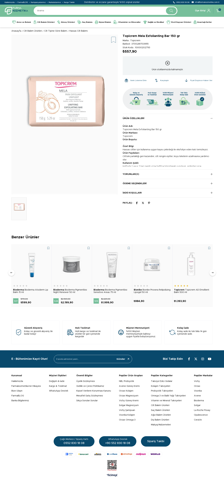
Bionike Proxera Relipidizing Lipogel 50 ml (152, 291)
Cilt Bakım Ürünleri (160, 405)
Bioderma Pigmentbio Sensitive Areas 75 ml (110, 291)
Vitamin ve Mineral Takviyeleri (166, 401)
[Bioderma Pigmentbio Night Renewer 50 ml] (71, 264)
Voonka (198, 391)
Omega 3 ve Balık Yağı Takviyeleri (168, 396)
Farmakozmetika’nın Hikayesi (26, 386)
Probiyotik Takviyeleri (162, 391)
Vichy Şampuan (127, 410)
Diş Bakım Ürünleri (160, 420)
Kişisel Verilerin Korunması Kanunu (93, 391)
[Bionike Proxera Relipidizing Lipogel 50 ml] (152, 264)
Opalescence (201, 415)
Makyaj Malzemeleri (161, 425)
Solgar (197, 405)
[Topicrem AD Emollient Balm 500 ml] (192, 264)
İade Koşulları (132, 193)
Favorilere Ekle (48, 248)
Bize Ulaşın (16, 391)
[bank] (112, 454)
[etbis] (112, 465)
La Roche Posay (202, 410)
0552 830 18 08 (182, 2)
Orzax (197, 386)
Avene (197, 396)
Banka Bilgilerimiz (20, 401)
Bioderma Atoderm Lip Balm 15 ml (30, 291)
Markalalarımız (55, 2)
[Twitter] (196, 359)
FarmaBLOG (23, 2)
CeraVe (198, 420)
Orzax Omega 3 (127, 420)
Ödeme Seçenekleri (135, 183)
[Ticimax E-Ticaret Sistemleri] (112, 475)
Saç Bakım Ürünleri (160, 410)
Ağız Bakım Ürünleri (161, 415)
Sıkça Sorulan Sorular (87, 401)
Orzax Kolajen (126, 391)
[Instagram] (203, 359)
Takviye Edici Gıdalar (161, 381)
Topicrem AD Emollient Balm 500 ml (191, 291)
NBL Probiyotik (126, 381)
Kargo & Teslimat (58, 386)
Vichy (197, 381)
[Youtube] (209, 359)
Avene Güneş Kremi (129, 386)
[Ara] (171, 10)
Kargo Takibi (69, 2)
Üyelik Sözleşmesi (85, 381)
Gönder (120, 359)
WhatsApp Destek (58, 391)
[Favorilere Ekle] (113, 40)
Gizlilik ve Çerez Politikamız (90, 386)
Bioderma (199, 401)
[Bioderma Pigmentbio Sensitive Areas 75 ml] (112, 264)
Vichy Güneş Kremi (129, 401)
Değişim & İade (56, 381)
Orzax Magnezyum (128, 396)
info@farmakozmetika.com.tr (207, 2)
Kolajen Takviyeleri (160, 386)
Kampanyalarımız (38, 2)
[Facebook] (189, 359)
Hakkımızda (10, 2)
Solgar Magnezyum (129, 405)
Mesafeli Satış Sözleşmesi (89, 396)
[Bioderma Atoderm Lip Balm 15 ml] (31, 264)
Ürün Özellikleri (133, 118)
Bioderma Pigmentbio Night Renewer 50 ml (70, 291)
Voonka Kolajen (127, 415)
